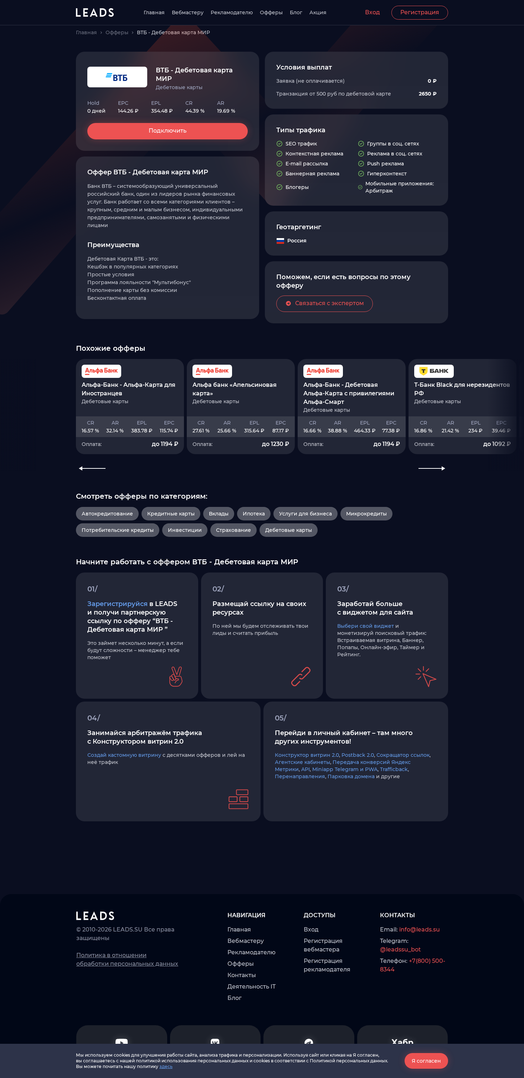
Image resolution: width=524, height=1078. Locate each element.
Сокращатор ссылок (403, 755)
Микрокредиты (366, 513)
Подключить (167, 130)
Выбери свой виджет (365, 626)
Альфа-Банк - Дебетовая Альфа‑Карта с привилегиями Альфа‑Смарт (348, 393)
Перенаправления (300, 776)
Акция (318, 12)
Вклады (218, 513)
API (305, 769)
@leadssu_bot (400, 949)
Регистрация (419, 12)
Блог (296, 12)
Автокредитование (107, 513)
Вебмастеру (188, 12)
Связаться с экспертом (329, 303)
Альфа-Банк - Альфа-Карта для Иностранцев (128, 389)
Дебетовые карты (288, 530)
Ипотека (254, 513)
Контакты (241, 975)
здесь (166, 1066)
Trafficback (394, 769)
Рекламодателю (232, 12)
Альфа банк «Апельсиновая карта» (234, 389)
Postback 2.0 (357, 755)
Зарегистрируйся (117, 604)
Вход (372, 12)
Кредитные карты (171, 513)
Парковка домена (351, 776)
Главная (154, 12)
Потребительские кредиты (118, 530)
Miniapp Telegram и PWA (344, 769)
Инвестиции (185, 530)
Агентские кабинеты (302, 762)
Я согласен (426, 1061)
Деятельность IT (251, 986)
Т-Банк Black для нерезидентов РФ (462, 389)
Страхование (233, 530)
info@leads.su (419, 929)
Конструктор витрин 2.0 (307, 755)
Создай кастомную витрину (124, 755)
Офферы (271, 12)
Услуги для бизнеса (305, 513)
